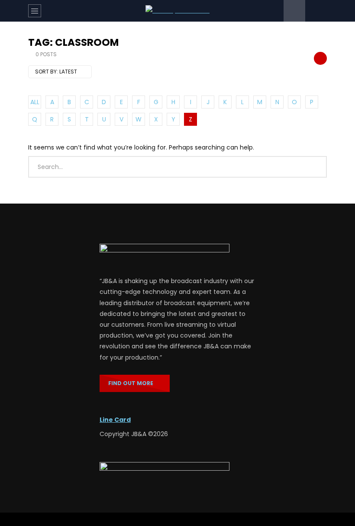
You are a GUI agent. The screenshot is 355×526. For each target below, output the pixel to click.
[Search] (316, 11)
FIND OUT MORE (132, 383)
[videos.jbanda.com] (177, 10)
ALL (34, 102)
